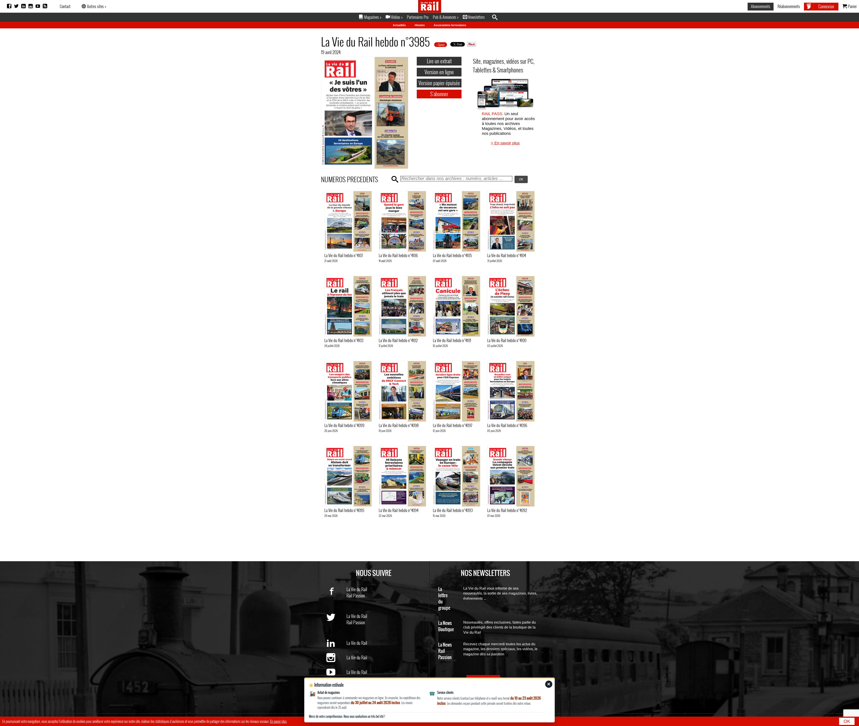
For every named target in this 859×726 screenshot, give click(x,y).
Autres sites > (96, 6)
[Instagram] (30, 6)
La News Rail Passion (445, 651)
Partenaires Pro (417, 17)
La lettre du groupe (444, 598)
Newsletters (476, 17)
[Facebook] (9, 6)
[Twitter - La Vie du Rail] (336, 625)
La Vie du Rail (357, 589)
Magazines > (372, 17)
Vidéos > (396, 17)
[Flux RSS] (45, 6)
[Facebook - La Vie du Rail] (336, 598)
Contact (65, 6)
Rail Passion (356, 595)
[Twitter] (16, 6)
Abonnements (760, 6)
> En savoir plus (505, 143)
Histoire (420, 25)
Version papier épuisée (439, 83)
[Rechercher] (497, 17)
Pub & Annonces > (445, 17)
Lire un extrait (439, 61)
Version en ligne (439, 72)
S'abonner (439, 94)
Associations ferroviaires (450, 25)
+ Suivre (440, 44)
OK (847, 721)
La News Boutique (446, 626)
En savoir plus (278, 721)
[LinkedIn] (23, 6)
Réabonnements (789, 6)
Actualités (399, 25)
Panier (852, 6)
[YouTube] (38, 6)
